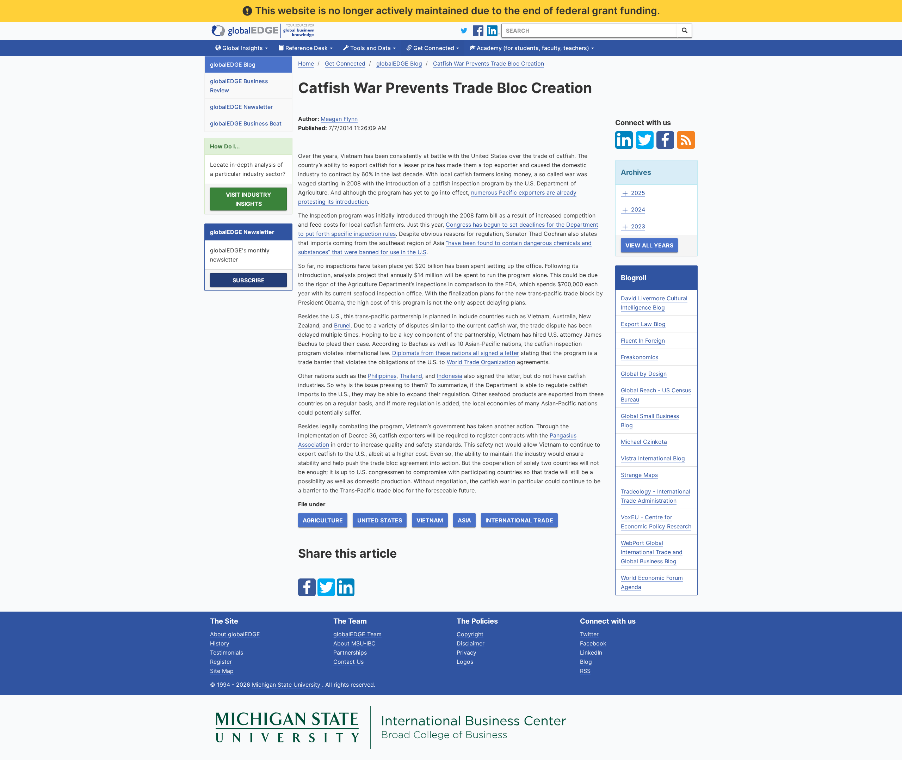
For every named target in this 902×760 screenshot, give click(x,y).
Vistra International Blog (653, 458)
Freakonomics (639, 357)
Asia (464, 520)
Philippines (382, 375)
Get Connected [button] (434, 47)
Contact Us (348, 661)
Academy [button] (532, 47)
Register (221, 661)
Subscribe (249, 280)
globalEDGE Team (357, 634)
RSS (585, 670)
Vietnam (429, 520)
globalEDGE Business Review (239, 86)
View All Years (649, 245)
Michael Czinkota (644, 441)
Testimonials (226, 652)
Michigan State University (287, 684)
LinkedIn (591, 652)
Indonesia (449, 375)
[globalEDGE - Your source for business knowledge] (263, 30)
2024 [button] (633, 210)
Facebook (593, 643)
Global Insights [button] (242, 47)
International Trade (519, 520)
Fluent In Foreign (643, 340)
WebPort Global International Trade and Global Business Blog (651, 552)
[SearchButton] (684, 31)
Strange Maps (639, 474)
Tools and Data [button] (370, 47)
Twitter (589, 634)
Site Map (222, 670)
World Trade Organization (481, 362)
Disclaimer (470, 643)
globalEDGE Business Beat (246, 123)
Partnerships (350, 652)
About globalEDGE (235, 634)
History (219, 643)
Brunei (342, 325)
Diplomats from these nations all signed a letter (455, 352)
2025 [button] (633, 193)
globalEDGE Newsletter (241, 106)
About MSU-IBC (354, 643)
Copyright (470, 634)
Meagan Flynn (339, 118)
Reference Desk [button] (306, 47)
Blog (586, 661)
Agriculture (323, 520)
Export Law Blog (643, 323)
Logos (465, 661)
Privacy (466, 652)
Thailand (411, 375)
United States (379, 520)
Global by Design (644, 373)
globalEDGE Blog (232, 64)
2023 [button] (633, 227)
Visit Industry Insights (248, 199)
